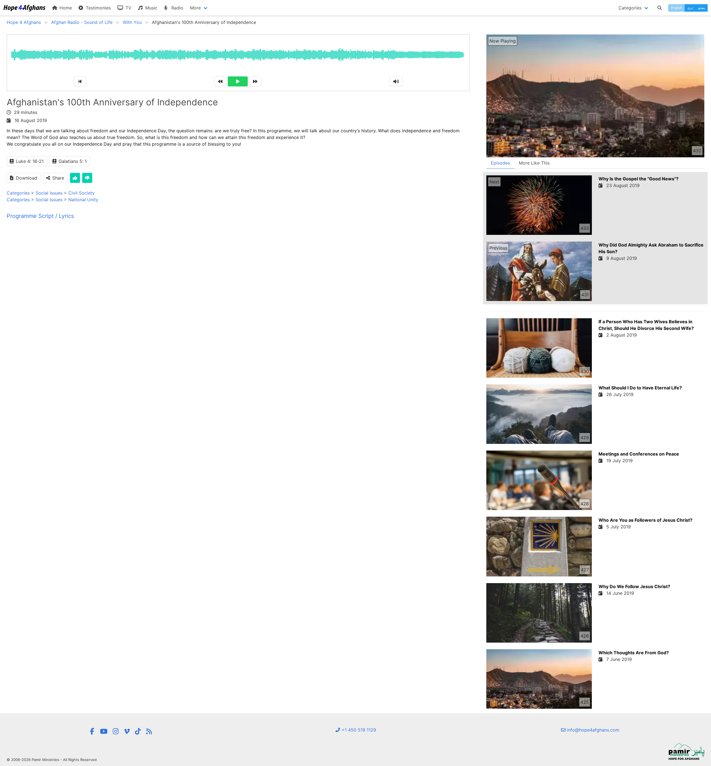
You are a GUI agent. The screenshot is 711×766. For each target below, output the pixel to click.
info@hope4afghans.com (592, 730)
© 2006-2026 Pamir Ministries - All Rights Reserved (52, 759)
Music (150, 8)
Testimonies (97, 8)
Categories (18, 193)
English (676, 8)
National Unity (83, 199)
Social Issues (49, 193)
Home (65, 8)
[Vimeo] (127, 731)
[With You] (149, 731)
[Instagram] (116, 731)
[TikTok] (138, 731)
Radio (176, 8)
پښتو (701, 8)
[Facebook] (92, 731)
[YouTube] (103, 731)
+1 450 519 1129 (358, 730)
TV (127, 8)
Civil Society (81, 193)
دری (690, 8)
